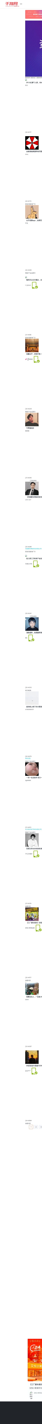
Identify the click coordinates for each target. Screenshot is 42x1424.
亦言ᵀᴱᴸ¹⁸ (27, 1071)
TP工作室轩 (28, 854)
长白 (26, 85)
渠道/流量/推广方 (30, 204)
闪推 (27, 135)
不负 (26, 223)
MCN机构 (28, 690)
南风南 (27, 431)
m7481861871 (29, 709)
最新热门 (34, 77)
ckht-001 (28, 500)
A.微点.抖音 (28, 564)
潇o (26, 638)
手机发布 (34, 480)
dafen (27, 999)
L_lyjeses (28, 285)
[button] (14, 4)
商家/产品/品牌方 (30, 273)
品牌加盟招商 (35, 906)
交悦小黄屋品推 (30, 928)
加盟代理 (28, 906)
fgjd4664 (28, 780)
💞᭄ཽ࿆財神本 (29, 359)
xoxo (26, 154)
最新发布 (28, 77)
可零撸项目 (30, 428)
